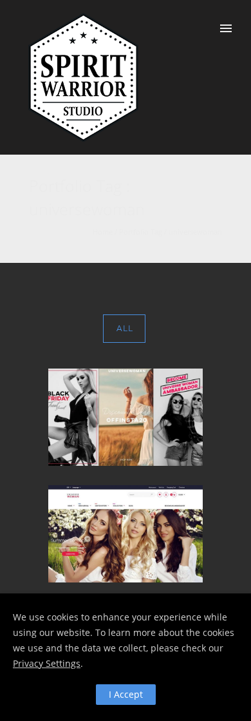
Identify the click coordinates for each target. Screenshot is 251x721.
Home (103, 231)
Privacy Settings (46, 663)
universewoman (195, 231)
